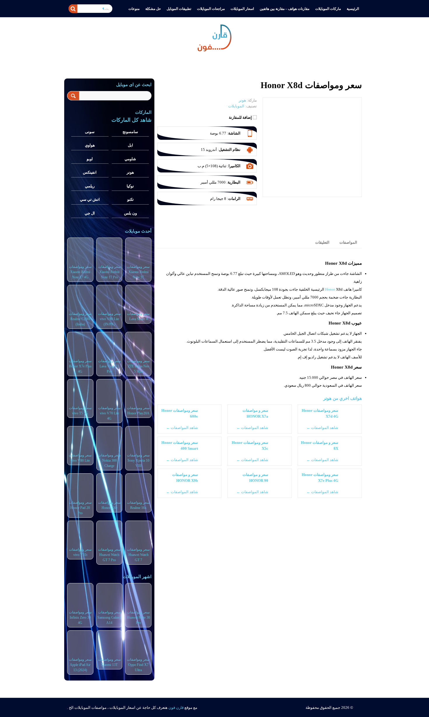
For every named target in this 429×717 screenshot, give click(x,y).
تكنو (130, 199)
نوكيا (130, 186)
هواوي (90, 145)
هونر (327, 398)
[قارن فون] (214, 37)
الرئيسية (353, 9)
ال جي (90, 213)
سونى (90, 132)
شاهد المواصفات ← (322, 427)
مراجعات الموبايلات (211, 9)
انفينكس (90, 172)
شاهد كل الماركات (131, 120)
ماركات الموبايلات (328, 9)
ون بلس (130, 213)
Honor (330, 289)
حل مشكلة (153, 9)
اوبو (90, 159)
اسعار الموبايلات (242, 9)
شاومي (130, 159)
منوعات (133, 9)
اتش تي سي (90, 199)
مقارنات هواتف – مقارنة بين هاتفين (284, 9)
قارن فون (176, 707)
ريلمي (90, 186)
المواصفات (348, 242)
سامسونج (130, 132)
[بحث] (73, 8)
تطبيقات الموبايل (179, 9)
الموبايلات (236, 106)
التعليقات (322, 242)
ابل (130, 145)
